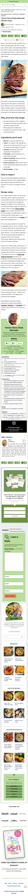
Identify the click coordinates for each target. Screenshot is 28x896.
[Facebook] (23, 441)
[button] (25, 61)
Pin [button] (14, 343)
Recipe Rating (9, 549)
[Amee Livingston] (4, 443)
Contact (15, 883)
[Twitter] (25, 441)
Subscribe (21, 883)
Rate (20, 343)
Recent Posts (9, 436)
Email (7, 583)
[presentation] (8, 651)
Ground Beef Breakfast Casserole (18, 679)
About (9, 883)
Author (3, 436)
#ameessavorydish (13, 430)
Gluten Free (15, 14)
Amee (19, 352)
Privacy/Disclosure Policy (14, 886)
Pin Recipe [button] (20, 40)
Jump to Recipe (10, 40)
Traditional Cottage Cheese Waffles (8, 679)
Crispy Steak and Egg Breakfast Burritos (8, 660)
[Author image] (2, 24)
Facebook (19, 305)
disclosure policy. (7, 31)
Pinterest (10, 305)
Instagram (4, 305)
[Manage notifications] (25, 887)
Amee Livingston (10, 24)
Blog (5, 883)
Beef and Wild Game (6, 14)
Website (7, 591)
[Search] (22, 636)
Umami (22, 217)
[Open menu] (25, 5)
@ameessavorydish (14, 429)
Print (8, 343)
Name (7, 576)
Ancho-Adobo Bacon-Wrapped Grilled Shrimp (8, 746)
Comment (8, 551)
